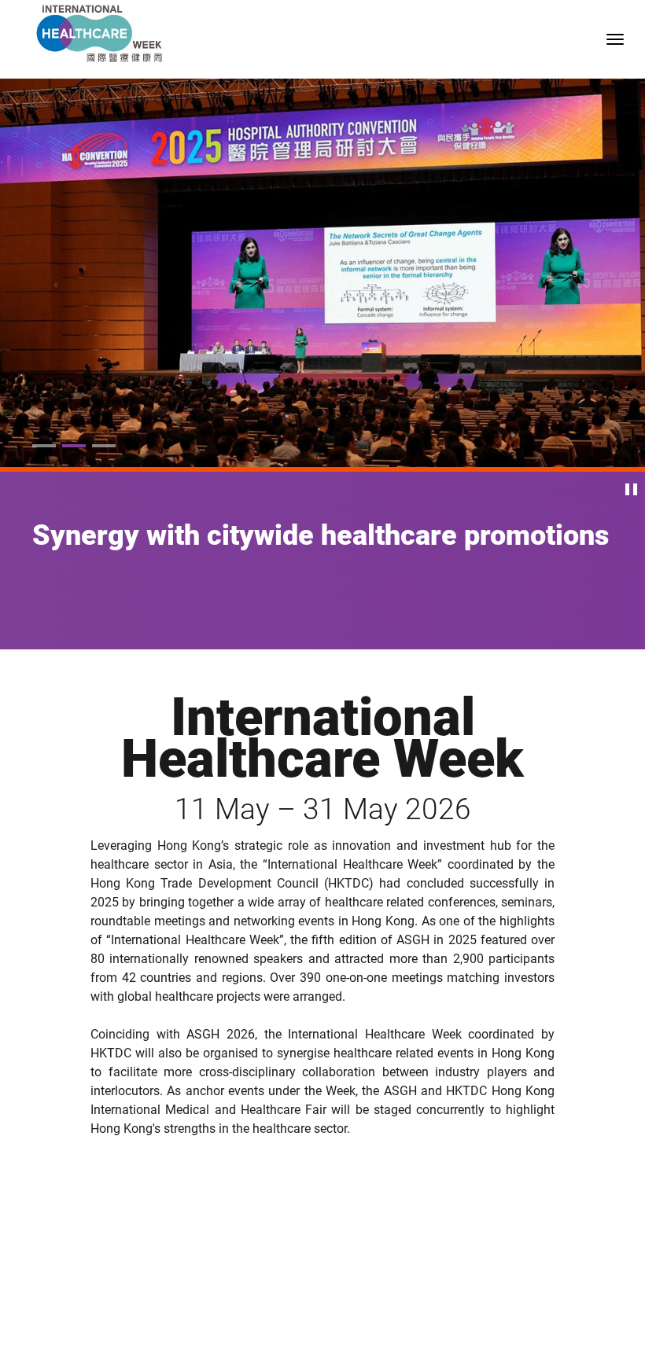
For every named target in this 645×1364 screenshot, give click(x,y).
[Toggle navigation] (615, 39)
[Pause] (631, 489)
